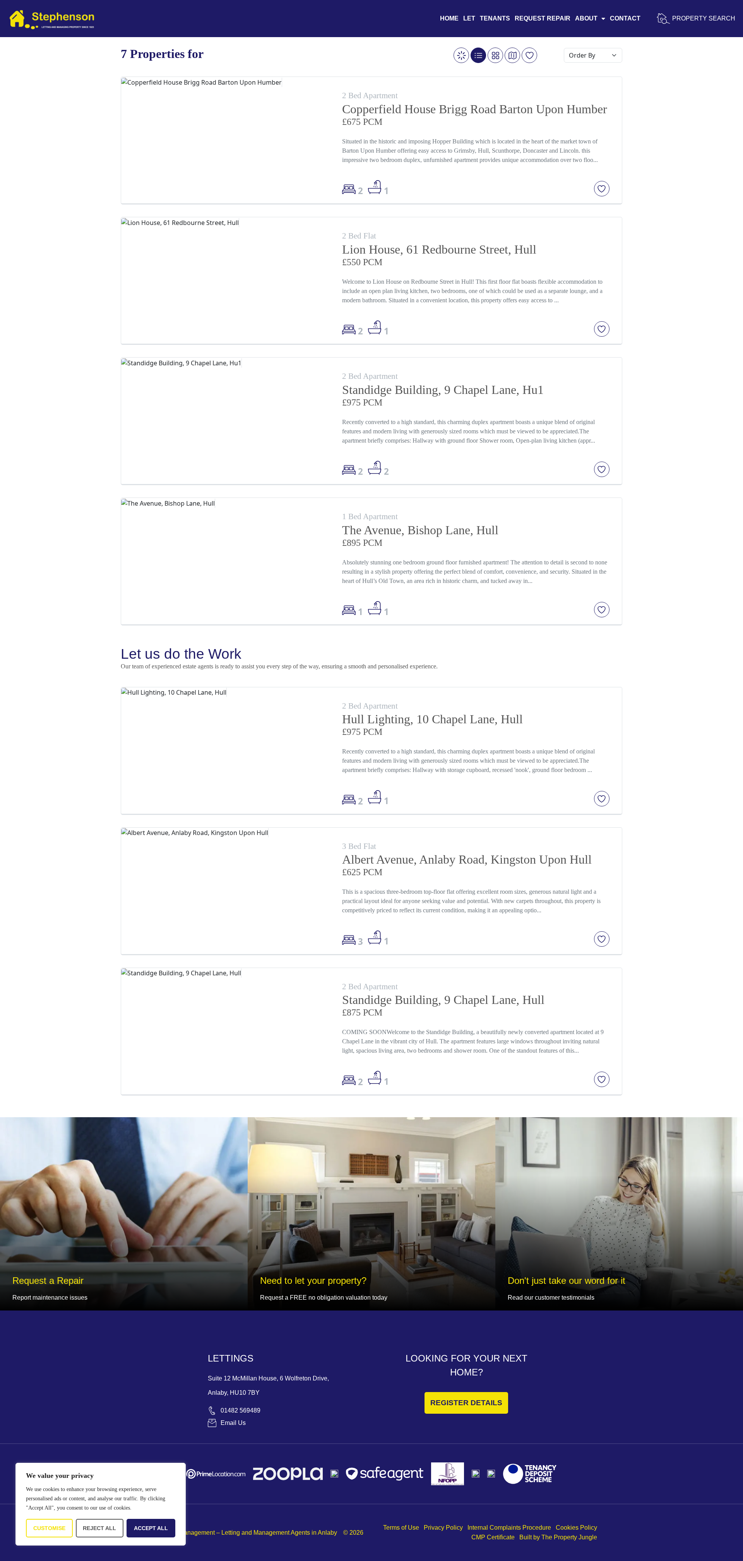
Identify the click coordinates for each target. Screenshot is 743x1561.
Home (449, 18)
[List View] (478, 55)
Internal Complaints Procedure (509, 1527)
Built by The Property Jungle (558, 1537)
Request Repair (542, 18)
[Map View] (512, 55)
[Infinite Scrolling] (461, 55)
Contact (625, 18)
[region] (100, 1504)
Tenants (495, 18)
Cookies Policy (576, 1527)
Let (469, 18)
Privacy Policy (443, 1527)
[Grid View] (495, 55)
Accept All (151, 1528)
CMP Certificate (493, 1537)
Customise (49, 1528)
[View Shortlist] (529, 55)
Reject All (99, 1528)
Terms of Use (401, 1527)
